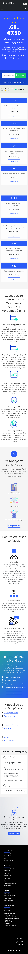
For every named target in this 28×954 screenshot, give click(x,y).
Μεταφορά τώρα (14, 526)
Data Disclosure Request (10, 925)
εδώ (23, 82)
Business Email (7, 875)
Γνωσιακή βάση (14, 833)
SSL (5, 880)
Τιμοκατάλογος (9, 740)
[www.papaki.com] (8, 3)
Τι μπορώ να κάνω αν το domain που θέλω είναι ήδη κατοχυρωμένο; (14, 768)
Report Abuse (7, 923)
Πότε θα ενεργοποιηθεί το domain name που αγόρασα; (13, 791)
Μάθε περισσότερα (14, 693)
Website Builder (7, 873)
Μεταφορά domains (11, 725)
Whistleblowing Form (9, 921)
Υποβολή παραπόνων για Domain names (14, 926)
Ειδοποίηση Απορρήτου (9, 913)
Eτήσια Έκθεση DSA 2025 (10, 915)
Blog (5, 858)
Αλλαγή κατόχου (9, 728)
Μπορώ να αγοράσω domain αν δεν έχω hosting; (14, 785)
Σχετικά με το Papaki (9, 853)
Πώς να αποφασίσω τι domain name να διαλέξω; (12, 763)
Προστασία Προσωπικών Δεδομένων (13, 912)
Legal (5, 908)
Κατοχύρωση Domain (9, 868)
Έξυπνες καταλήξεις (11, 713)
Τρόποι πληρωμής (8, 900)
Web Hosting (7, 870)
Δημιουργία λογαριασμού (10, 895)
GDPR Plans (7, 878)
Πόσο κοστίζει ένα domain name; (13, 781)
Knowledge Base (8, 897)
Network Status (7, 898)
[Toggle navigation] (2, 8)
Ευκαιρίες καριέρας (8, 860)
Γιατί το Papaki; (7, 855)
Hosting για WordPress (9, 872)
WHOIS (6, 737)
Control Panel (7, 893)
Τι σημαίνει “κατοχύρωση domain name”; (13, 757)
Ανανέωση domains (11, 716)
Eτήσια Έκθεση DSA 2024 (10, 917)
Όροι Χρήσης (7, 910)
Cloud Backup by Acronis (10, 883)
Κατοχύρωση (14, 116)
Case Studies (7, 857)
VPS (5, 882)
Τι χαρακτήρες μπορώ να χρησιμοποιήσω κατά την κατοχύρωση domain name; (11, 775)
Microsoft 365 (7, 877)
